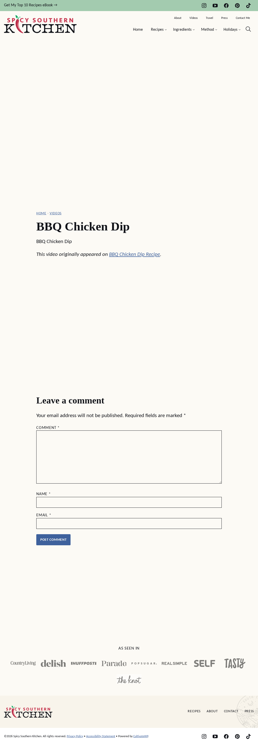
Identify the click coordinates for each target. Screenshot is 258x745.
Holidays (230, 30)
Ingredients (182, 30)
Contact (231, 711)
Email (43, 515)
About (177, 18)
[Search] (248, 29)
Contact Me (243, 18)
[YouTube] (215, 5)
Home (138, 30)
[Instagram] (204, 5)
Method (207, 30)
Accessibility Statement (100, 736)
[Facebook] (226, 5)
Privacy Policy (75, 736)
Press (224, 18)
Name (43, 494)
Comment (48, 428)
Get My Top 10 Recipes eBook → (30, 5)
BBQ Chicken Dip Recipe (134, 254)
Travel (209, 18)
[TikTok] (248, 5)
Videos (193, 18)
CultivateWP (140, 736)
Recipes (157, 30)
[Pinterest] (237, 5)
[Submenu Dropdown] (165, 29)
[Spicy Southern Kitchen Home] (40, 24)
